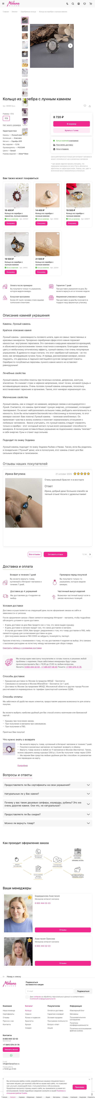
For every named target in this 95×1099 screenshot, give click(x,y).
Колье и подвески (32, 1017)
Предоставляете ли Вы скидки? (23, 814)
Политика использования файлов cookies (80, 1029)
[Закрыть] (89, 1079)
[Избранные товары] (84, 3)
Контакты (7, 1024)
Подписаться (83, 991)
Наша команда (9, 1010)
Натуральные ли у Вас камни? (22, 793)
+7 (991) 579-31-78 (11, 1045)
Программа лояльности (58, 1021)
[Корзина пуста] (90, 3)
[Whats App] (11, 1055)
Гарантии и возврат (56, 1014)
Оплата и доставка (55, 1010)
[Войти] (79, 3)
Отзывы (6, 1017)
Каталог (29, 1006)
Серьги (28, 1014)
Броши (28, 1024)
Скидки (28, 1028)
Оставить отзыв (55, 554)
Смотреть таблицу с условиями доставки (22, 648)
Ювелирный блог (77, 1010)
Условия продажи (55, 1017)
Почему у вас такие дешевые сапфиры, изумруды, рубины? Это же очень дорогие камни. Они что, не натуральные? (43, 804)
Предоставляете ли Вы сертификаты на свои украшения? (37, 785)
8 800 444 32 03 (32, 667)
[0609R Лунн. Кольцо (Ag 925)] (52, 46)
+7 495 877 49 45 (49, 667)
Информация (76, 1006)
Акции (50, 1028)
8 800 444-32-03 (42, 903)
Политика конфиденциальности (79, 1024)
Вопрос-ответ (53, 1024)
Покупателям (54, 1006)
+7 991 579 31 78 (73, 667)
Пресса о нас (8, 1021)
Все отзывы (34, 554)
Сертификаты (8, 1014)
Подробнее (22, 765)
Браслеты (29, 1021)
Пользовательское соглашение (78, 1018)
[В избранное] (84, 105)
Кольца (28, 1010)
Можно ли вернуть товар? (20, 823)
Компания (7, 1006)
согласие (37, 997)
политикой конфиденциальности (42, 999)
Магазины (74, 1014)
